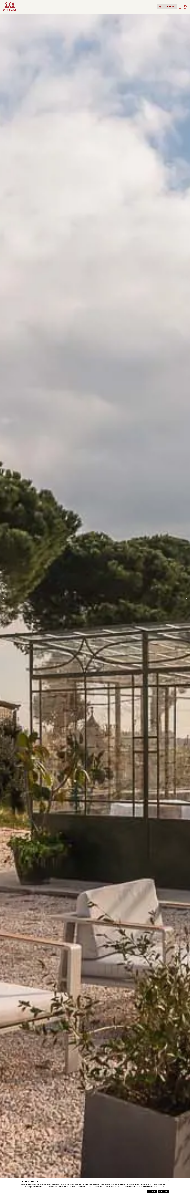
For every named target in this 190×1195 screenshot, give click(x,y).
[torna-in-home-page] (9, 7)
